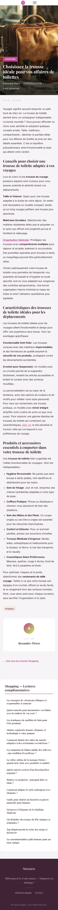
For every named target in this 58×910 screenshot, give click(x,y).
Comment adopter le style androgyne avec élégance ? (28, 791)
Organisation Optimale (16, 239)
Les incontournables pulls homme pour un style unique (29, 841)
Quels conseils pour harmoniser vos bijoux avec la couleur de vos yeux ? (29, 712)
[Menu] (35, 2)
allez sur (27, 424)
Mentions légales (23, 892)
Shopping (10, 59)
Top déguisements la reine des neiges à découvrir (27, 831)
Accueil (6, 100)
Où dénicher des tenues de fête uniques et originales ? (28, 821)
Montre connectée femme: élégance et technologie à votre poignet (26, 731)
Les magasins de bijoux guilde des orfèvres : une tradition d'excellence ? (29, 751)
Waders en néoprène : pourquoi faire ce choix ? (27, 781)
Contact (39, 892)
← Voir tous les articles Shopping (21, 661)
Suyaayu (29, 868)
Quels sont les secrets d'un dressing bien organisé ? (28, 771)
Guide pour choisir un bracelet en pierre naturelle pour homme (28, 801)
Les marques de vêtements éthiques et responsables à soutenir (27, 702)
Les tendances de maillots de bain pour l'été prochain (27, 722)
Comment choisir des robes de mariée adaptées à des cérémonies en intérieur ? (28, 741)
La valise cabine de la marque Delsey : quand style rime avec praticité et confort (28, 761)
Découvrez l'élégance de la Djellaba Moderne (25, 811)
